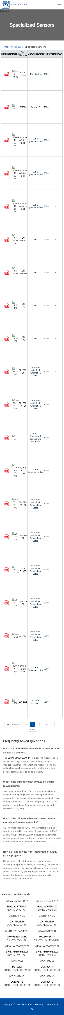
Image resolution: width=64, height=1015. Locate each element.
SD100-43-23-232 (23, 470)
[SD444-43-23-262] (7, 174)
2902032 (23, 701)
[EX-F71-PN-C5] (7, 505)
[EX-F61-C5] (7, 604)
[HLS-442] (7, 306)
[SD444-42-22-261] (7, 141)
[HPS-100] (7, 339)
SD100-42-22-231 (23, 669)
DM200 (23, 107)
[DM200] (7, 108)
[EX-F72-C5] (7, 538)
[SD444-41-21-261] (7, 207)
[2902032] (7, 703)
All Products (17, 46)
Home (5, 46)
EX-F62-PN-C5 (23, 404)
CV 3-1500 (23, 74)
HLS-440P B (23, 272)
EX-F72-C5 (23, 536)
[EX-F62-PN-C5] (7, 406)
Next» (32, 729)
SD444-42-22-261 (23, 140)
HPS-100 (23, 338)
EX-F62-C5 (23, 371)
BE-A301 (23, 635)
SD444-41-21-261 (23, 206)
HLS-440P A (23, 239)
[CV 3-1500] (7, 75)
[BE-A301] (7, 637)
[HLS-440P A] (7, 240)
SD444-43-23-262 (23, 173)
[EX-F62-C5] (7, 373)
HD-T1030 (23, 569)
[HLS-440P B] (7, 273)
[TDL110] (7, 439)
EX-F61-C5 (23, 602)
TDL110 (23, 437)
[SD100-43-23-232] (7, 472)
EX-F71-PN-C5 (23, 503)
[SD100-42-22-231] (7, 670)
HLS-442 (23, 305)
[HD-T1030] (7, 571)
